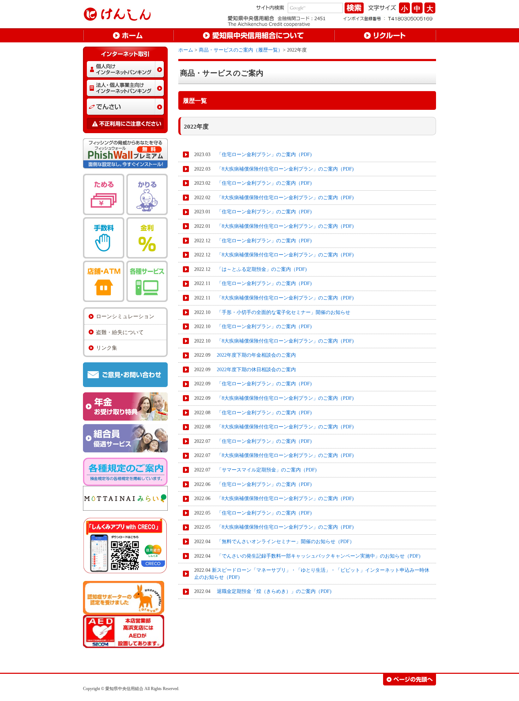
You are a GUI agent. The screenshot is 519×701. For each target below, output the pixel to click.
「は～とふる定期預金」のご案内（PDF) (259, 269)
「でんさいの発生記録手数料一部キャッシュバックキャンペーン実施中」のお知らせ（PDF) (316, 556)
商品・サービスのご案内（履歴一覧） (241, 50)
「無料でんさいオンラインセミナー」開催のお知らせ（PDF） (283, 541)
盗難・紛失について (120, 332)
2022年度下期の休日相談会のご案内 (254, 369)
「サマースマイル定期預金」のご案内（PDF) (264, 470)
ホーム (185, 50)
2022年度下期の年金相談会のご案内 (254, 355)
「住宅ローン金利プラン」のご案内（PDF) (262, 154)
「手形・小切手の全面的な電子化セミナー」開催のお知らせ (281, 312)
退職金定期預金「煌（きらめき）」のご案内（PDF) (272, 591)
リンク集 (106, 348)
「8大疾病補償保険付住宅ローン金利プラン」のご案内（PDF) (283, 169)
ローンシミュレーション (125, 316)
